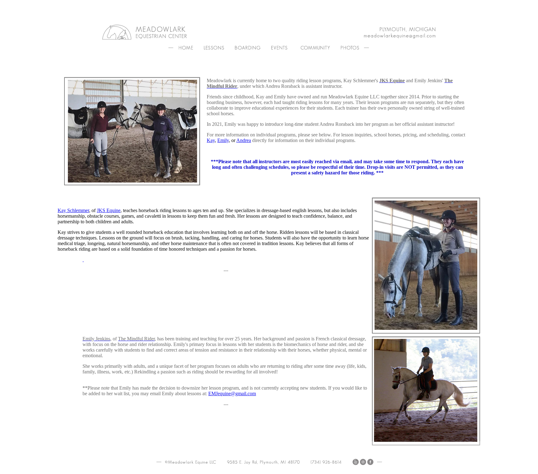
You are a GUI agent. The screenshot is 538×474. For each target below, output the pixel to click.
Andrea (243, 140)
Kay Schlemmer (73, 210)
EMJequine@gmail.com (232, 393)
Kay (211, 140)
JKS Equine (108, 210)
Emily (223, 140)
